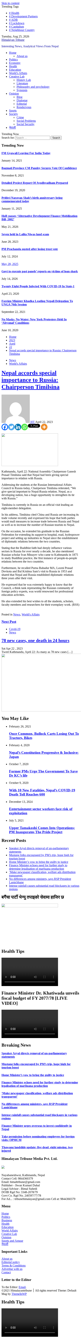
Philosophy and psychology (33, 86)
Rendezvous (24, 107)
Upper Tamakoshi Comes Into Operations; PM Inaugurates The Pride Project (42, 830)
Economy (15, 63)
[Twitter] (11, 427)
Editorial (22, 103)
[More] (44, 427)
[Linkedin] (18, 427)
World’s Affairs (18, 73)
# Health (14, 13)
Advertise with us (12, 1269)
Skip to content (10, 3)
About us (22, 56)
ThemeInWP (19, 1293)
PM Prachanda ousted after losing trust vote (30, 249)
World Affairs (10, 1230)
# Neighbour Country (22, 30)
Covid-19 (14, 629)
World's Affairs (18, 363)
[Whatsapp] (24, 427)
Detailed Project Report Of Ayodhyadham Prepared (35, 182)
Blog (19, 97)
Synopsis (22, 90)
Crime (20, 117)
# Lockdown (16, 23)
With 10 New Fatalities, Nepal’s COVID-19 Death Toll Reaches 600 (42, 792)
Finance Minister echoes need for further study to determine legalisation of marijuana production (38, 867)
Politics (13, 59)
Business (7, 1220)
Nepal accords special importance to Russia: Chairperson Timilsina (31, 379)
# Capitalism (16, 26)
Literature (22, 83)
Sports (13, 110)
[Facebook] (5, 427)
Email (22, 1287)
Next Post (9, 622)
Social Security (25, 124)
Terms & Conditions (14, 1265)
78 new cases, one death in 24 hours (35, 640)
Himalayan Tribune (13, 39)
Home (12, 52)
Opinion (14, 93)
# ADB (13, 19)
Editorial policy (11, 1262)
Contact (6, 1272)
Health (13, 66)
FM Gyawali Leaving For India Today (26, 153)
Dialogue (22, 100)
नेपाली (12, 127)
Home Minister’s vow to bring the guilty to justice (38, 861)
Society (13, 114)
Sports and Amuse (12, 1240)
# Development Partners (23, 16)
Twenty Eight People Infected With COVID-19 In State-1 (38, 286)
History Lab (24, 80)
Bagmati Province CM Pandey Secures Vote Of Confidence (39, 168)
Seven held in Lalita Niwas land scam (25, 234)
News (12, 360)
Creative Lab (16, 76)
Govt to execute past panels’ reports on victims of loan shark (40, 271)
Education (15, 69)
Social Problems (26, 120)
